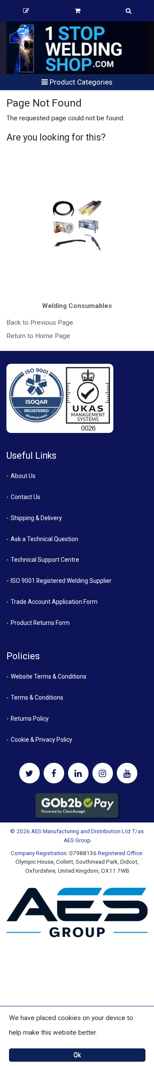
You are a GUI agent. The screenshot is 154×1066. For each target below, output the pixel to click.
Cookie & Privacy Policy (41, 739)
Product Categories (80, 82)
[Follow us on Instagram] (102, 773)
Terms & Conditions (37, 697)
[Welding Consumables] (77, 225)
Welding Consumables (77, 306)
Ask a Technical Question (44, 539)
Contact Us (25, 496)
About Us (23, 475)
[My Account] (26, 10)
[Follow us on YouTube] (127, 773)
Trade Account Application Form (54, 601)
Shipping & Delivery (36, 518)
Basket (77, 10)
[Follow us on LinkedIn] (78, 773)
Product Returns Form (40, 622)
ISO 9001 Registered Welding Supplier (61, 580)
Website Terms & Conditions (48, 676)
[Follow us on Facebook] (54, 773)
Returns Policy (30, 718)
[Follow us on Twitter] (29, 773)
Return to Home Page (38, 336)
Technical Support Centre (45, 559)
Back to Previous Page (39, 322)
